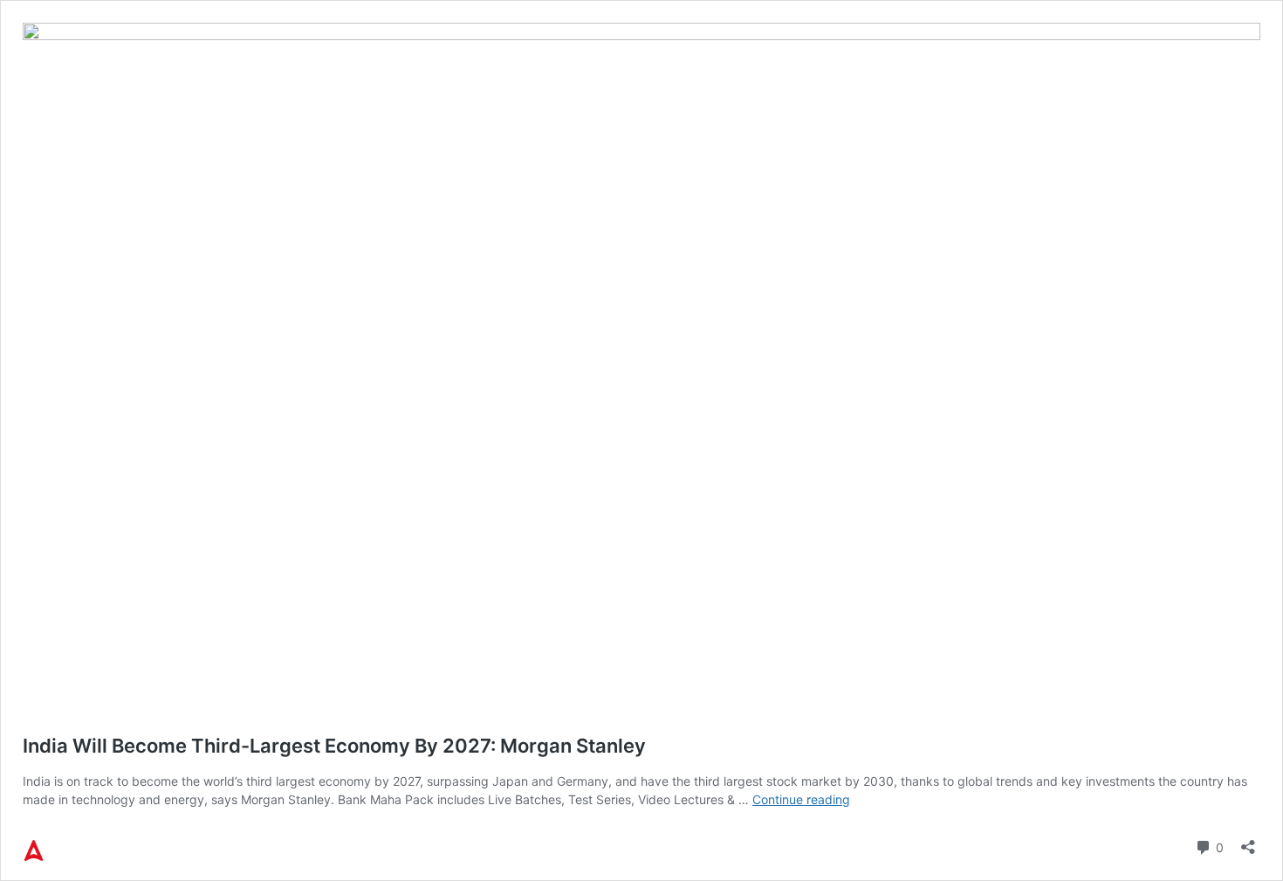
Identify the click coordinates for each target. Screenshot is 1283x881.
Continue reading (801, 799)
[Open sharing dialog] (1248, 841)
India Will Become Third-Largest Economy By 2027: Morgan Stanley (334, 745)
